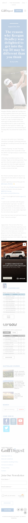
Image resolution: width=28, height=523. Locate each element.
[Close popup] (24, 244)
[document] (14, 261)
